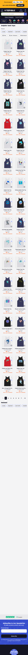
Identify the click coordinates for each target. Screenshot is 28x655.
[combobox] (12, 14)
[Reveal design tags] (11, 48)
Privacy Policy (17, 639)
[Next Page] (25, 398)
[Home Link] (9, 10)
